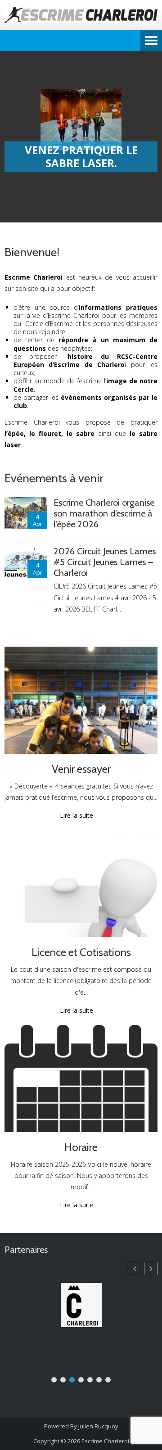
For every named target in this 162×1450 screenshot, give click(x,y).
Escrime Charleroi (105, 1441)
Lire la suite (76, 815)
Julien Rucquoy (98, 1426)
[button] (151, 1268)
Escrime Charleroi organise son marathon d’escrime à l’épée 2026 (104, 513)
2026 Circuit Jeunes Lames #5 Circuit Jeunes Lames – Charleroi (105, 562)
